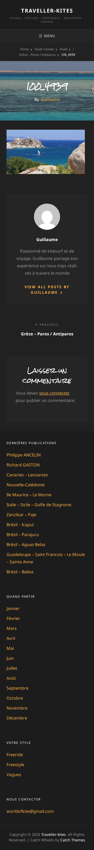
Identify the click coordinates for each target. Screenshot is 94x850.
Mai (10, 648)
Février (13, 618)
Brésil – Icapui (20, 524)
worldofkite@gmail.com (30, 811)
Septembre (17, 688)
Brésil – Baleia (20, 572)
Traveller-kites (47, 10)
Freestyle (15, 764)
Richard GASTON (23, 465)
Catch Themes (72, 839)
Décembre (17, 718)
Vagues (14, 774)
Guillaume (50, 99)
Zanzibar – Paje (21, 514)
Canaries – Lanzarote (27, 475)
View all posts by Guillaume (47, 289)
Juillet (12, 668)
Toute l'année (44, 49)
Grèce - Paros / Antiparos (37, 54)
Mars (12, 628)
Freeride (15, 755)
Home (24, 49)
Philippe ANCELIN (24, 455)
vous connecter (54, 393)
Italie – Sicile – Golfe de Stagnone (39, 505)
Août (64, 49)
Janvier (13, 608)
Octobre (15, 698)
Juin (10, 658)
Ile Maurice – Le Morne (29, 495)
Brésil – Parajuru (23, 534)
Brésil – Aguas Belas (26, 544)
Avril (11, 638)
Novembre (17, 708)
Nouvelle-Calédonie (26, 485)
